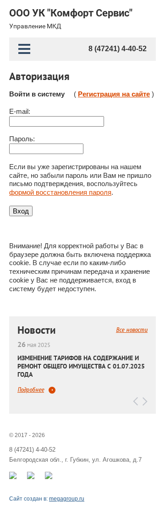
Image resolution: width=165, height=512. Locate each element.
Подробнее (30, 390)
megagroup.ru (66, 499)
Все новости (132, 330)
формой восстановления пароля (60, 192)
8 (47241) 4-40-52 (117, 49)
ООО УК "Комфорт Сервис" (70, 13)
